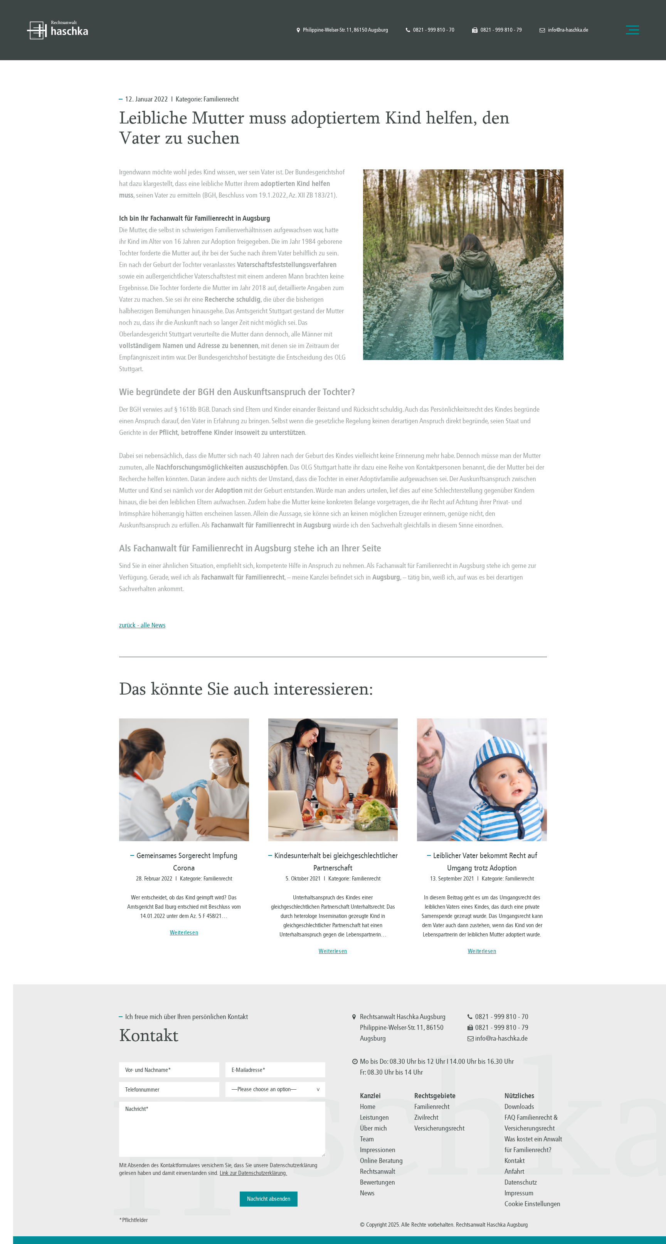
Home (367, 1106)
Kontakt (515, 1160)
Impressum (519, 1193)
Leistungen (374, 1117)
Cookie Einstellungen (532, 1204)
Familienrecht (221, 99)
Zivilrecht (426, 1117)
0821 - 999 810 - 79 (501, 30)
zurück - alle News (142, 625)
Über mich (373, 1128)
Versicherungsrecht (439, 1128)
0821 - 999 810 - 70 (433, 30)
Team (367, 1139)
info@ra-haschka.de (568, 30)
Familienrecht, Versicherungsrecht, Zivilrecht (57, 30)
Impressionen (377, 1150)
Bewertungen (377, 1182)
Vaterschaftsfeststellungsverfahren (286, 264)
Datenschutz (521, 1182)
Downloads (519, 1106)
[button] (275, 1089)
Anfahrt (514, 1171)
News (367, 1193)
